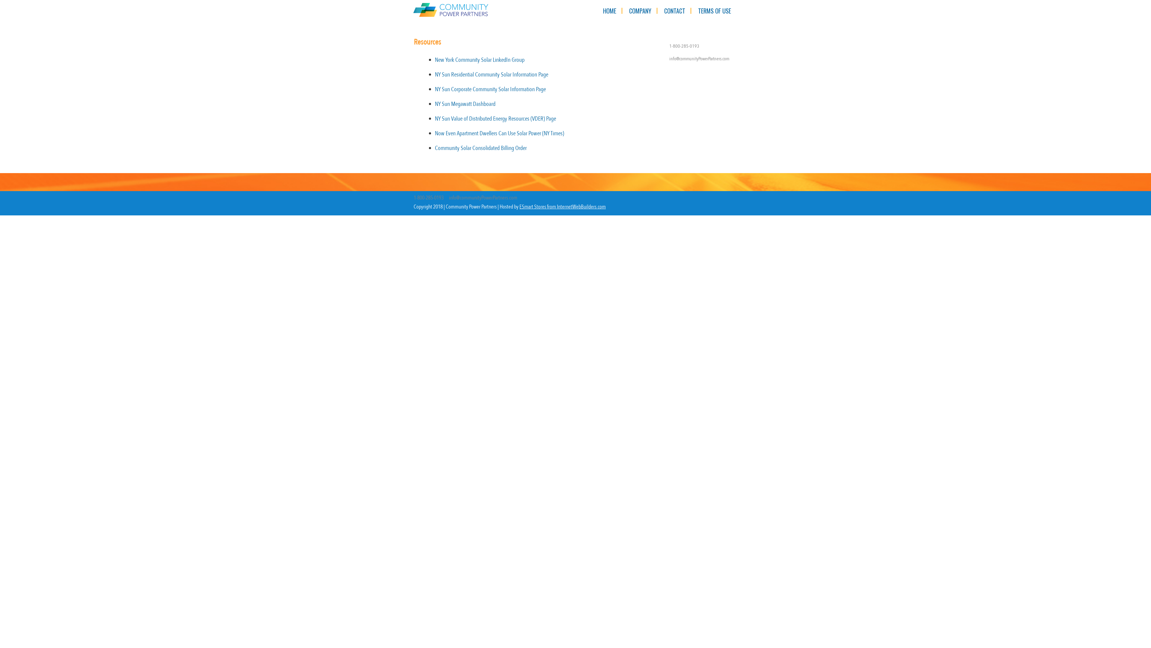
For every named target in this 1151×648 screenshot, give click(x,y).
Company (640, 10)
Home (609, 10)
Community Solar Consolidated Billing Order (481, 148)
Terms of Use (714, 10)
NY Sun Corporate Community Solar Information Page (490, 89)
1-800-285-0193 (684, 46)
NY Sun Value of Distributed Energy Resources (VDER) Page (495, 119)
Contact (674, 10)
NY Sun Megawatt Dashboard (465, 104)
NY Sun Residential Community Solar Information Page (491, 74)
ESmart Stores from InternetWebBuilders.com (562, 207)
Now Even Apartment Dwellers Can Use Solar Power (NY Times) (499, 133)
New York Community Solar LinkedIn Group (480, 60)
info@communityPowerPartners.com (699, 59)
